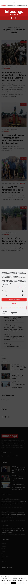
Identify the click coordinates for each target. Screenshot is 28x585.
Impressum (24, 314)
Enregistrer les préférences (14, 308)
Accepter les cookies (14, 300)
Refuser (14, 304)
